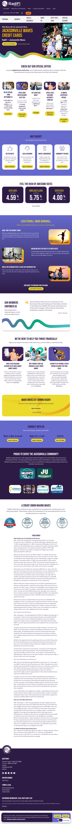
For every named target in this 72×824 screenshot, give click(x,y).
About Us (42, 19)
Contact (4, 765)
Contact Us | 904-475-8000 (11, 13)
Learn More (8, 114)
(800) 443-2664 (12, 763)
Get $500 (36, 113)
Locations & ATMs (7, 767)
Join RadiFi (6, 8)
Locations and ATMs (38, 8)
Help (54, 8)
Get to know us (37, 412)
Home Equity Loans (36, 190)
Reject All (65, 816)
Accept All (57, 816)
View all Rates (36, 206)
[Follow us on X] (6, 773)
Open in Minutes (9, 166)
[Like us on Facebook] (3, 773)
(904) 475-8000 (16, 761)
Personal (5, 19)
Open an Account (65, 19)
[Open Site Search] (22, 12)
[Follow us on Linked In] (11, 773)
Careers (48, 8)
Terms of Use (5, 791)
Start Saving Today (63, 120)
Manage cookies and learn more (16, 819)
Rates (29, 8)
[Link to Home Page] (11, 4)
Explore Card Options (9, 44)
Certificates (59, 190)
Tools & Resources (29, 19)
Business (17, 19)
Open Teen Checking (50, 113)
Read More (16, 382)
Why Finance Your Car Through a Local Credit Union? (36, 366)
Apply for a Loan (54, 19)
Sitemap (4, 806)
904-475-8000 (60, 440)
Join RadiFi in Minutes (36, 289)
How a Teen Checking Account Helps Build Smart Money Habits (12, 366)
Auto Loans (13, 190)
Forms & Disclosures (8, 787)
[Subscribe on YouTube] (14, 773)
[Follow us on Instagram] (9, 773)
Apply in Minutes (37, 440)
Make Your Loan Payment (18, 8)
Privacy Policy (6, 789)
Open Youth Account (22, 115)
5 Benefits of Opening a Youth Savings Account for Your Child (59, 366)
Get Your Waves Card (24, 44)
